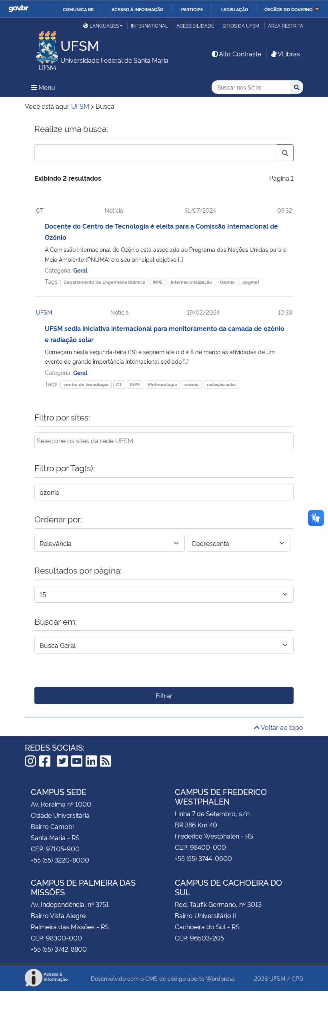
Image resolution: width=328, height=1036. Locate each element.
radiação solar (221, 384)
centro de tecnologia (86, 384)
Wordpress (220, 978)
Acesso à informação (137, 9)
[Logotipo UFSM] (42, 48)
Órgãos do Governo (288, 9)
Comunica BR (78, 9)
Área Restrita (285, 25)
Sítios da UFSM (241, 25)
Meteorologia (162, 384)
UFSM (44, 312)
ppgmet (250, 282)
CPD (297, 978)
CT (40, 210)
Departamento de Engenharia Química (104, 282)
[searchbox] (164, 440)
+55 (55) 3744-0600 (203, 858)
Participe (192, 9)
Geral (80, 270)
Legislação (234, 9)
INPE (158, 282)
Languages (104, 25)
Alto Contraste (240, 53)
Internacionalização (191, 282)
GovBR (18, 8)
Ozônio (227, 282)
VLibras (289, 53)
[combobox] (164, 440)
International (149, 25)
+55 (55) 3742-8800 (59, 948)
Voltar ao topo (281, 727)
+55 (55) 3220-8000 (60, 859)
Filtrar (164, 695)
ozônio (191, 384)
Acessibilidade (195, 25)
